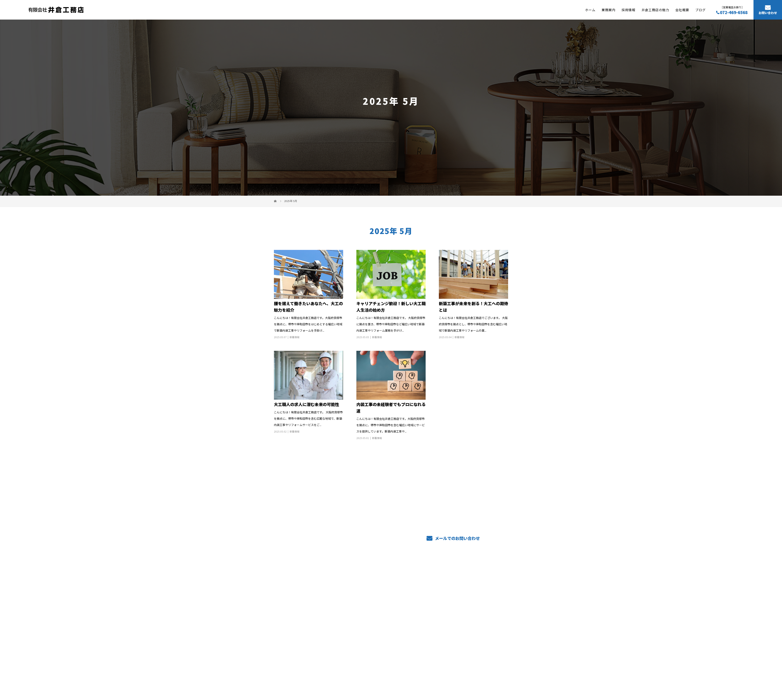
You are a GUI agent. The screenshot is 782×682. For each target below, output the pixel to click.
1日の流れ (423, 591)
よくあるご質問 (427, 585)
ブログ (700, 9)
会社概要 (682, 9)
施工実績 (374, 597)
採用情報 (628, 9)
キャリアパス (425, 597)
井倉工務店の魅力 (655, 9)
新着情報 (294, 337)
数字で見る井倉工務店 (432, 610)
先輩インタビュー (477, 585)
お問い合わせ (768, 13)
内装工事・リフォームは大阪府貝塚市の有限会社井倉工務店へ (313, 659)
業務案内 (608, 9)
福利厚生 (374, 611)
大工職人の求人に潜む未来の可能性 (306, 404)
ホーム (590, 9)
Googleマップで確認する (294, 634)
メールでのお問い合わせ (457, 538)
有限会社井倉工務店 (294, 585)
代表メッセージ (475, 598)
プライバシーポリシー (491, 659)
